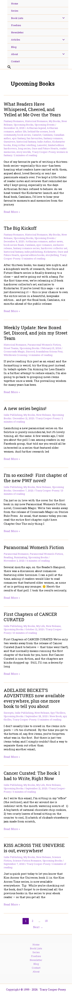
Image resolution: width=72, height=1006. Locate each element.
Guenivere (9, 141)
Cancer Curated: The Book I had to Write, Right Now (32, 775)
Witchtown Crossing (15, 354)
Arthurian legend (36, 127)
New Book (56, 716)
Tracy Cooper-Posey (43, 151)
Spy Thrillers (57, 712)
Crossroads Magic (14, 351)
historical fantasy (26, 141)
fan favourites (34, 138)
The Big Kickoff (20, 228)
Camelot (36, 134)
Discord (30, 351)
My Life (40, 626)
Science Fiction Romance (27, 860)
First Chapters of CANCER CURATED (30, 616)
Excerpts (9, 712)
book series (24, 134)
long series (24, 148)
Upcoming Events (45, 124)
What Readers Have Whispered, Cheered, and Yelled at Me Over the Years (32, 109)
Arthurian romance (37, 241)
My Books (54, 121)
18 (46, 921)
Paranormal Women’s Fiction (34, 547)
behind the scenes (38, 131)
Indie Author (44, 141)
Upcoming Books (23, 124)
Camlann (47, 134)
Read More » (12, 212)
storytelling (52, 255)
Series (36, 952)
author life (21, 131)
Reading (8, 557)
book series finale (14, 244)
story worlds (23, 151)
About (36, 971)
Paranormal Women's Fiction (44, 344)
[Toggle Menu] (62, 18)
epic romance (44, 244)
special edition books (32, 255)
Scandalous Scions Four (49, 351)
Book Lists (36, 948)
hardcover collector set (54, 248)
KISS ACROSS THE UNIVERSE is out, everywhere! (34, 847)
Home (36, 944)
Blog (36, 963)
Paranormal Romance (16, 553)
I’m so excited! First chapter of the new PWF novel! (35, 477)
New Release (43, 414)
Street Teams (11, 348)
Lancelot (42, 145)
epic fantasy (18, 138)
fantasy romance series (26, 248)
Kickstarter (50, 251)
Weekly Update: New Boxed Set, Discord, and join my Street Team (35, 333)
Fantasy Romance (14, 121)
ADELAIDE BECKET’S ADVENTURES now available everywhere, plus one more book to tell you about (34, 698)
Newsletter (36, 959)
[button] (37, 67)
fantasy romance (53, 138)
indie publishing (33, 251)
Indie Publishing (13, 414)
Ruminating (20, 557)
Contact (36, 967)
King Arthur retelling (24, 145)
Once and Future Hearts (45, 148)
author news (56, 241)
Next (38, 927)
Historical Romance (36, 121)
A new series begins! (25, 408)
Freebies (36, 956)
